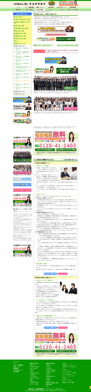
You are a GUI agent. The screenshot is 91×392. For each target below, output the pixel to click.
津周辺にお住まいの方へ (20, 43)
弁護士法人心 (45, 389)
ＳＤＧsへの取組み (67, 371)
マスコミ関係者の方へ (67, 374)
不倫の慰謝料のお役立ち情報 (21, 28)
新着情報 (69, 365)
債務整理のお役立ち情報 (20, 36)
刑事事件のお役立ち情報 (20, 33)
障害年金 (32, 369)
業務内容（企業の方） (50, 363)
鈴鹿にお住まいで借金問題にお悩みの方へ (23, 64)
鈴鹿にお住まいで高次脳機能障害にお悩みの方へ (23, 57)
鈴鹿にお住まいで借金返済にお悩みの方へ (23, 74)
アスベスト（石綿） (35, 384)
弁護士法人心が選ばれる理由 (52, 382)
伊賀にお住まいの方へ (20, 91)
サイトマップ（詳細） (67, 380)
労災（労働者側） (34, 368)
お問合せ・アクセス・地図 (68, 382)
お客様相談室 (16, 371)
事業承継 (48, 377)
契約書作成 (49, 368)
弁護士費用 (16, 368)
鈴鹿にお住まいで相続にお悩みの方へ (23, 78)
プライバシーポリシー (67, 376)
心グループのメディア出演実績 (69, 372)
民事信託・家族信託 (35, 377)
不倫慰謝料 (33, 374)
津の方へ (17, 41)
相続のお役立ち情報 (19, 25)
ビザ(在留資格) (34, 376)
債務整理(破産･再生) (51, 376)
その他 (63, 363)
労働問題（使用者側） (51, 371)
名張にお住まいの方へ (20, 93)
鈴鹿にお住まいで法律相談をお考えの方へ (23, 49)
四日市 (48, 24)
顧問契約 (48, 365)
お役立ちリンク (66, 379)
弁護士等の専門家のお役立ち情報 (22, 19)
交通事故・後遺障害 (35, 366)
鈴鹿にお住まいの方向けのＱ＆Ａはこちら (56, 34)
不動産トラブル (34, 381)
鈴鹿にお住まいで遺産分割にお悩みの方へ (23, 85)
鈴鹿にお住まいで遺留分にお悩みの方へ (23, 88)
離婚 (31, 379)
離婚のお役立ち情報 (19, 30)
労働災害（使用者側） (51, 369)
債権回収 (48, 379)
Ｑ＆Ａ (47, 386)
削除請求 (48, 373)
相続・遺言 (33, 365)
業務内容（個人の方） (34, 363)
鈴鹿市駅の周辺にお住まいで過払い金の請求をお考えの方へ (23, 67)
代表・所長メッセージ (18, 369)
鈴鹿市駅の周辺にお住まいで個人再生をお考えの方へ (23, 71)
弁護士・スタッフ (17, 366)
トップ (14, 11)
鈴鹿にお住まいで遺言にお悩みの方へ (23, 81)
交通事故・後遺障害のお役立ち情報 (22, 23)
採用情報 (65, 369)
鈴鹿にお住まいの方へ (20, 46)
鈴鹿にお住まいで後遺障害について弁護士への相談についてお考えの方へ (23, 53)
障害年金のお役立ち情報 (20, 38)
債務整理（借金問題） (35, 373)
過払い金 (32, 371)
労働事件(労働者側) (35, 382)
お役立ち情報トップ (19, 16)
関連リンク (65, 377)
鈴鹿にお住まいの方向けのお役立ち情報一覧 (29, 11)
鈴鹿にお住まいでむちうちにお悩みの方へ (23, 60)
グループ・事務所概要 (18, 365)
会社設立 (48, 366)
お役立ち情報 (18, 11)
